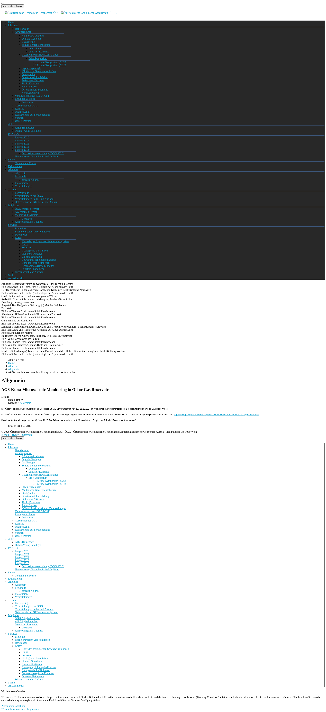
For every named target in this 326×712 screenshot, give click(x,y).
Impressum (26, 434)
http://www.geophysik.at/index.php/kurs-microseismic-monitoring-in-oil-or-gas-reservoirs (216, 414)
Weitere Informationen (13, 709)
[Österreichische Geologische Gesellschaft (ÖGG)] (60, 12)
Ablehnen (20, 706)
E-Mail (5, 434)
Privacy (15, 434)
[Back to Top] (2, 3)
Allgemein (25, 402)
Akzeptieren (7, 706)
